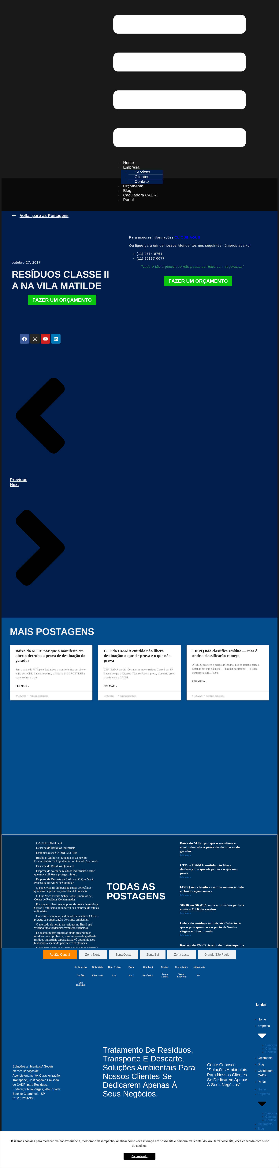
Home (262, 1019)
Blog (261, 1064)
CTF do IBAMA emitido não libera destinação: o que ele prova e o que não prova (137, 656)
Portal (128, 199)
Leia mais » (185, 855)
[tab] (60, 954)
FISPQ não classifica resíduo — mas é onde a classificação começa (224, 653)
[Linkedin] (56, 339)
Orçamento (265, 1058)
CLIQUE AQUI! (187, 237)
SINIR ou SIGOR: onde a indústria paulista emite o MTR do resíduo (212, 907)
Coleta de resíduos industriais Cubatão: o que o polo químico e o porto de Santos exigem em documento (210, 927)
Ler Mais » (22, 686)
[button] (179, 81)
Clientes (271, 1048)
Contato (270, 1052)
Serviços (271, 1045)
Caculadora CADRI (140, 195)
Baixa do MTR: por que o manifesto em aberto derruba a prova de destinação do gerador (50, 656)
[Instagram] (35, 339)
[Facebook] (24, 339)
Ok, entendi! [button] (139, 1156)
